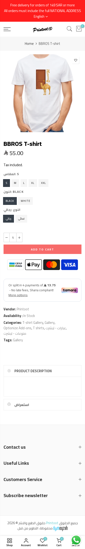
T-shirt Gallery (32, 322)
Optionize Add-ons (17, 328)
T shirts (38, 328)
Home (29, 43)
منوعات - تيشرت (15, 333)
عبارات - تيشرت (56, 328)
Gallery (50, 322)
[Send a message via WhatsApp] (76, 540)
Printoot (23, 309)
